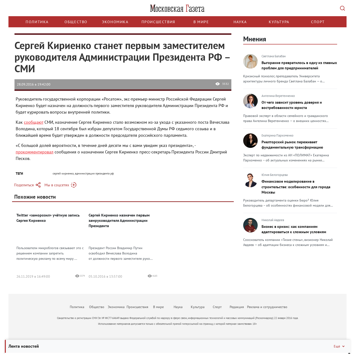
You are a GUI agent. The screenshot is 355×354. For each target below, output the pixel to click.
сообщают (33, 122)
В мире (201, 21)
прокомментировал (34, 152)
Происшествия (158, 21)
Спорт (318, 21)
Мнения (254, 38)
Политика (37, 21)
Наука (240, 21)
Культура (279, 21)
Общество (75, 21)
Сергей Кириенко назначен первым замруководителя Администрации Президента (119, 220)
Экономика (115, 21)
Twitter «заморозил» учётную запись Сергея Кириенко (48, 218)
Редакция (237, 307)
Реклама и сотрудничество (267, 307)
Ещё (337, 346)
